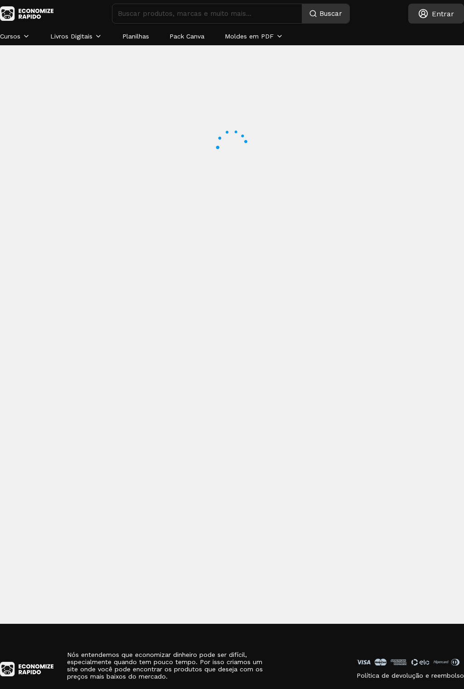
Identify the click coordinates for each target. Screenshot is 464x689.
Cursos (10, 36)
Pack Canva (186, 36)
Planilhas (135, 36)
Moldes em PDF (249, 36)
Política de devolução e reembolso (410, 675)
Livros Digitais (71, 36)
